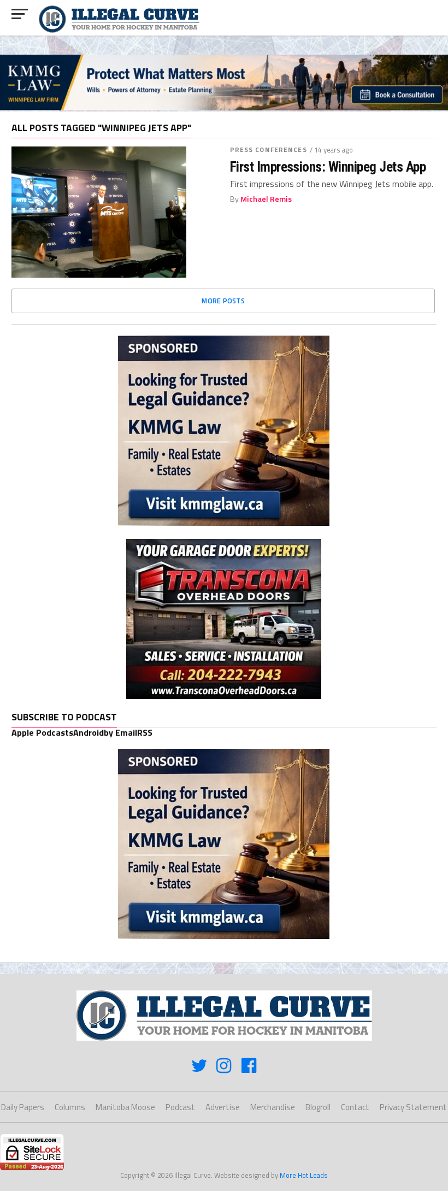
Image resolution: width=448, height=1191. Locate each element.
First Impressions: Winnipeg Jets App (328, 166)
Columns (70, 1107)
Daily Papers (22, 1107)
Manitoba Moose (125, 1107)
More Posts (223, 300)
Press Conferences (268, 149)
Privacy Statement (413, 1107)
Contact (355, 1107)
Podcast (180, 1107)
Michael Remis (266, 199)
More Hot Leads (304, 1175)
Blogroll (318, 1107)
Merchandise (272, 1107)
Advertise (222, 1107)
